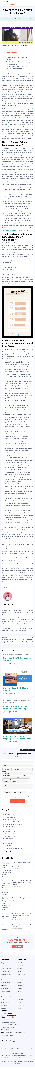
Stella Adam (7, 45)
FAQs (19, 971)
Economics (4, 999)
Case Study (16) (9, 826)
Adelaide (20, 994)
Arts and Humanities (6, 997)
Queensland (21, 1005)
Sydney (20, 988)
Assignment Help (5, 963)
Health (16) (8, 846)
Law (25, 45)
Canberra (20, 999)
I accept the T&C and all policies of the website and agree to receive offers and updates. (18, 796)
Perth (19, 991)
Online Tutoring (5, 965)
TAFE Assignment (6, 974)
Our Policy (20, 968)
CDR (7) (7, 829)
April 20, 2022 (17, 45)
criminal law (6, 127)
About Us (20, 963)
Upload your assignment (7, 779)
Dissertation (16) (10, 831)
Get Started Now (17, 801)
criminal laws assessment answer (14, 247)
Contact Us (21, 965)
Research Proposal (6, 982)
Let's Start (17, 946)
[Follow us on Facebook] (2, 1041)
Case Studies (21, 974)
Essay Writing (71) (10, 838)
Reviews (20, 977)
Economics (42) (10, 834)
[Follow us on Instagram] (10, 1041)
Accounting (4, 1005)
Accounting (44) (10, 817)
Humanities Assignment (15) (13, 848)
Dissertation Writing (6, 980)
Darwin (20, 1002)
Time (24, 775)
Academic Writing (6, 968)
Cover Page (4, 977)
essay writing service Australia (16, 501)
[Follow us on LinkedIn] (13, 1041)
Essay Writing (5, 971)
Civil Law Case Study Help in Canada (15, 689)
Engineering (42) (10, 836)
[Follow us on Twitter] (6, 1041)
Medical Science (5, 991)
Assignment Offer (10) (12, 822)
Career (19, 982)
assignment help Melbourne (13, 230)
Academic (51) (9, 814)
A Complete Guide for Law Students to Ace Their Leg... (15, 707)
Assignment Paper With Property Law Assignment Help (17, 737)
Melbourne (21, 1008)
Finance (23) (9, 841)
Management (5, 988)
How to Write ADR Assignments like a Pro (17, 659)
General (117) (9, 843)
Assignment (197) (10, 819)
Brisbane (20, 997)
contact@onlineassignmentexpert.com (14, 1032)
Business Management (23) (13, 824)
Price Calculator (22, 980)
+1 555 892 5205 (8, 1029)
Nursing (3, 994)
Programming (5, 1002)
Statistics (3, 1008)
